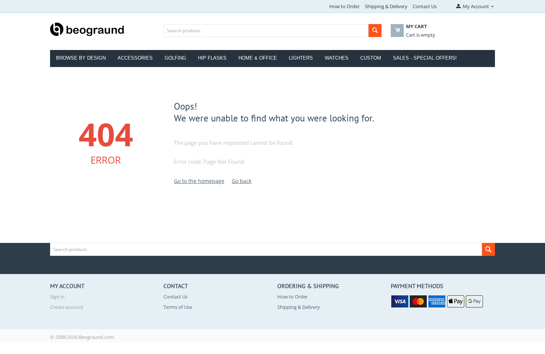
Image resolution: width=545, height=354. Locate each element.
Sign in (57, 296)
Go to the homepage (199, 180)
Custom (370, 58)
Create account (66, 307)
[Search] (375, 30)
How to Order (344, 6)
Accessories (135, 58)
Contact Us (425, 6)
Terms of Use (178, 307)
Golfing (175, 58)
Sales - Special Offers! (425, 58)
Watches (337, 58)
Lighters (301, 58)
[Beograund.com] (87, 28)
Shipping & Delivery (386, 6)
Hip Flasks (212, 58)
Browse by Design (81, 58)
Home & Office (257, 58)
